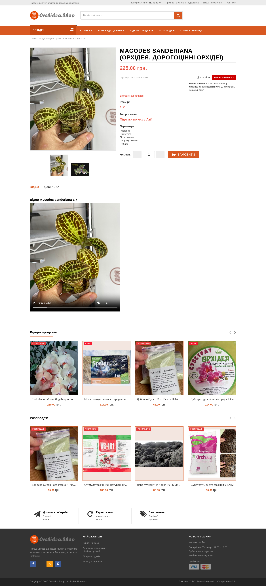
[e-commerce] (53, 15)
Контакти (231, 2)
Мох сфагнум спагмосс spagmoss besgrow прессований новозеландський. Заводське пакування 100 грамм (55, 399)
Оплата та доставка (188, 2)
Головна (34, 38)
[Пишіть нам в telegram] (58, 564)
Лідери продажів (91, 556)
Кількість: (125, 154)
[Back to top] (262, 579)
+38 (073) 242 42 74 (151, 2)
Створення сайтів (226, 581)
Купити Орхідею (91, 543)
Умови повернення (212, 2)
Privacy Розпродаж (92, 561)
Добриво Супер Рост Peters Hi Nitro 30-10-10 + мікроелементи (108, 399)
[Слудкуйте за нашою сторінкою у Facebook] (33, 564)
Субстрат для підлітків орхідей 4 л (159, 399)
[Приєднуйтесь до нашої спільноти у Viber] (41, 564)
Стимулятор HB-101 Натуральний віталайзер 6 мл (107, 484)
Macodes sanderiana (75, 38)
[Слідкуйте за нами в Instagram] (50, 564)
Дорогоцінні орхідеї (52, 38)
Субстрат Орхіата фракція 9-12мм (212, 484)
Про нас (170, 2)
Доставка (52, 186)
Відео (34, 186)
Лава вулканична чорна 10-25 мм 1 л (213, 399)
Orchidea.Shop (57, 581)
